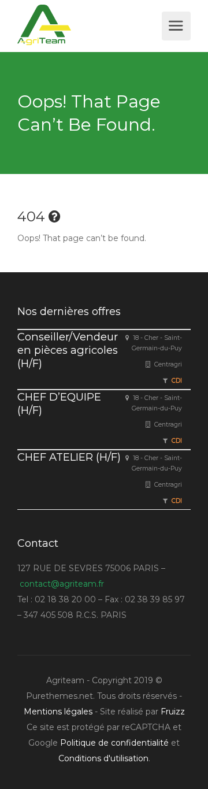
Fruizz (173, 711)
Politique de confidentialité (114, 743)
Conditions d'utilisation (103, 758)
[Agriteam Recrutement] (88, 25)
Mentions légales (58, 711)
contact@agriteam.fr (62, 584)
